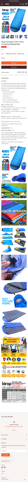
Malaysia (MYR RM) (5, 461)
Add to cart (14, 63)
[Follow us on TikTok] (5, 467)
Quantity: (3, 58)
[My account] (23, 4)
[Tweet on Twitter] (23, 72)
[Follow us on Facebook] (2, 467)
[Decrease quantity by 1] (7, 58)
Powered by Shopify (4, 479)
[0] (25, 4)
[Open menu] (2, 4)
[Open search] (20, 4)
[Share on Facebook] (18, 72)
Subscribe (5, 454)
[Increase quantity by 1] (15, 58)
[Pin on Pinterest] (21, 72)
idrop (2, 49)
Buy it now (14, 67)
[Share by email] (26, 72)
